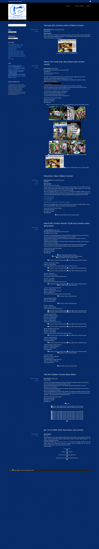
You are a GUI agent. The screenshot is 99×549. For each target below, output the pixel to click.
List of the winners (48, 74)
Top (95, 545)
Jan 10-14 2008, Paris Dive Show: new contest (63, 430)
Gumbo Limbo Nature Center (16, 69)
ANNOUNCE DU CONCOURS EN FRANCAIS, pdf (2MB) (57, 202)
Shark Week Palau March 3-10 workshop (16, 55)
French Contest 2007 (49, 196)
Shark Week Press (12, 49)
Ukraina (14, 77)
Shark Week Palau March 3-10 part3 (15, 52)
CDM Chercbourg (19, 65)
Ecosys (22, 67)
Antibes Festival (11, 65)
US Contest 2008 (48, 199)
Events (68, 6)
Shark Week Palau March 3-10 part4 (15, 51)
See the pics (69, 78)
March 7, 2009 (35, 65)
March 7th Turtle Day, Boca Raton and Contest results (64, 63)
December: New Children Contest (58, 176)
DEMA (10, 67)
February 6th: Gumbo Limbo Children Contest (64, 25)
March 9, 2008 (35, 227)
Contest (36, 31)
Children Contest (79, 6)
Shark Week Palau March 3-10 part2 (15, 53)
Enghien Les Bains (11, 68)
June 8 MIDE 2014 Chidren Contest (15, 44)
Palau (19, 74)
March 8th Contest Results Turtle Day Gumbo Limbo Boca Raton (67, 224)
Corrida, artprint (67, 448)
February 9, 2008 (34, 378)
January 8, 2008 (34, 434)
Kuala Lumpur (21, 70)
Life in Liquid (10, 58)
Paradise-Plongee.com (64, 191)
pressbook (19, 76)
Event (36, 435)
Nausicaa (11, 71)
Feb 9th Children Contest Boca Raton (60, 374)
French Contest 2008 (49, 198)
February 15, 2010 (34, 29)
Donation (17, 66)
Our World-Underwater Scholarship (16, 72)
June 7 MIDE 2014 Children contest (15, 45)
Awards (88, 6)
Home (10, 470)
